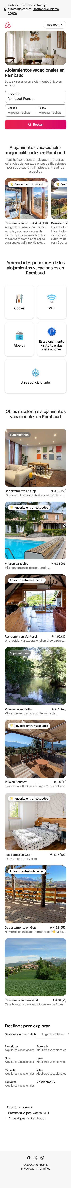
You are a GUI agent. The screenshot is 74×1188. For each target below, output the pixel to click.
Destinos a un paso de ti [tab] (20, 1034)
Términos (44, 1168)
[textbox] (20, 112)
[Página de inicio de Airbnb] (8, 24)
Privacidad (28, 1168)
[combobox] (35, 98)
